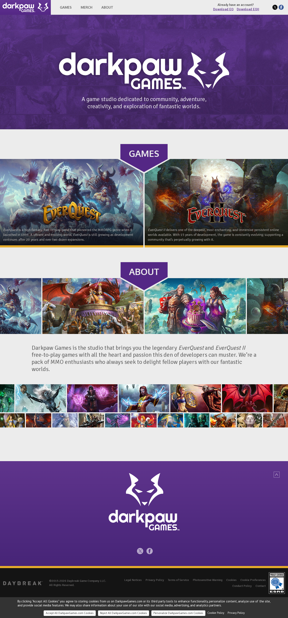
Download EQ (223, 9)
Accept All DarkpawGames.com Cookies (70, 613)
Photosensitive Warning (207, 580)
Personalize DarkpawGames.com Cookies (178, 613)
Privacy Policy (154, 580)
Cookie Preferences (253, 580)
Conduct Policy (242, 586)
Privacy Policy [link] (236, 613)
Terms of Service (178, 580)
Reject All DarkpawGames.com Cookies (123, 613)
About (107, 7)
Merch (86, 7)
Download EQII (248, 9)
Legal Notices (133, 580)
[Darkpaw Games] (25, 7)
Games (66, 7)
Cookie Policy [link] (215, 613)
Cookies (231, 580)
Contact (261, 586)
